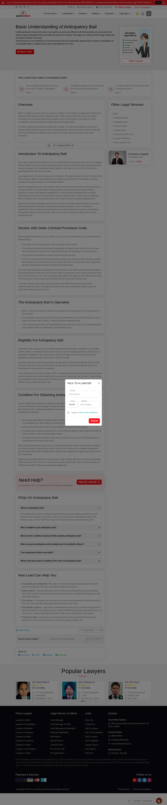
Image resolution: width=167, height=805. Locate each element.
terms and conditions (89, 412)
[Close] (99, 383)
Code (72, 401)
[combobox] (72, 404)
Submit (94, 421)
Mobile (84, 401)
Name (72, 391)
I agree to (84, 412)
